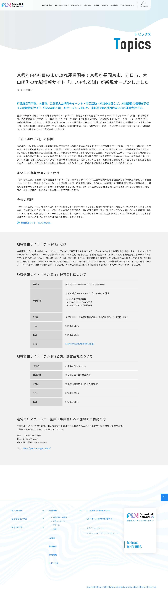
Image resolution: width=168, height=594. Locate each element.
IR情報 (96, 5)
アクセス (56, 525)
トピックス (54, 563)
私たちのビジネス (19, 518)
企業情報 (87, 5)
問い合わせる (144, 6)
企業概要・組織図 (60, 517)
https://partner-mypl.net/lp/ (37, 448)
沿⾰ (54, 529)
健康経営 (104, 5)
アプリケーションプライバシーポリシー (102, 533)
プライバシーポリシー (95, 528)
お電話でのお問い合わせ (100, 510)
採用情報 (114, 5)
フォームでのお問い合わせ (100, 518)
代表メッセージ (59, 521)
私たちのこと (17, 527)
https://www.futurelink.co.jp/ (79, 343)
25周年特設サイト (127, 5)
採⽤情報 (53, 554)
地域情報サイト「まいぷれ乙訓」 (36, 222)
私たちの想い (17, 510)
